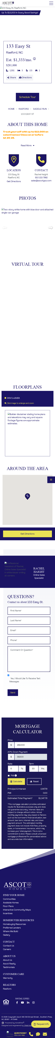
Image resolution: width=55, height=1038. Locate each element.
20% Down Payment (18, 752)
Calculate (17, 781)
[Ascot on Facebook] (17, 1002)
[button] (50, 227)
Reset (36, 781)
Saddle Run (40, 109)
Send (12, 692)
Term (31, 763)
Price (10, 740)
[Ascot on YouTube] (22, 1002)
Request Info (43, 1024)
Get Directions (14, 181)
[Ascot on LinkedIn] (28, 1002)
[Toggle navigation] (51, 3)
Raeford (24, 109)
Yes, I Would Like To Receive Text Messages (24, 680)
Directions (26, 77)
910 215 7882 (41, 177)
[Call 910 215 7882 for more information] (41, 160)
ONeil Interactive (30, 1025)
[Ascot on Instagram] (33, 1002)
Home (11, 109)
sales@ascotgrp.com (41, 180)
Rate (10, 763)
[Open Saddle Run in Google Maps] (14, 160)
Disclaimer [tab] (13, 398)
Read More (26, 145)
